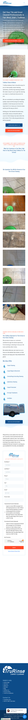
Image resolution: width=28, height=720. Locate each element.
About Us (6, 685)
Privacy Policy (7, 691)
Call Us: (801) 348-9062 (9, 701)
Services (6, 684)
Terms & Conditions (8, 693)
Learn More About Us (14, 125)
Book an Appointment (14, 130)
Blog (5, 688)
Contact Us (6, 690)
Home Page (6, 682)
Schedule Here (7, 699)
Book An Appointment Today (13, 40)
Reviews (6, 687)
